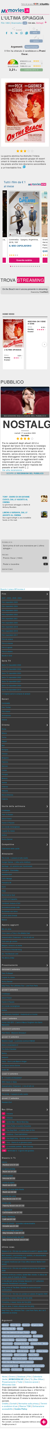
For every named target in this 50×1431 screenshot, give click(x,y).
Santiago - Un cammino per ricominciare (17, 866)
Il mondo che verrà (9, 1196)
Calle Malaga (7, 878)
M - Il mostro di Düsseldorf (12, 1078)
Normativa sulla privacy (28, 1403)
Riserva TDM (25, 1406)
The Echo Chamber (9, 1049)
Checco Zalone (8, 1340)
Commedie (6, 703)
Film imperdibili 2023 (10, 610)
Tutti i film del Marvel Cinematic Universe (18, 1362)
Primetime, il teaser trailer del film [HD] (16, 1302)
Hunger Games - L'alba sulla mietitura (16, 862)
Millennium (6, 1358)
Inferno (4, 1162)
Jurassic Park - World (39, 1344)
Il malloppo (6, 810)
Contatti (13, 1403)
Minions (5, 1325)
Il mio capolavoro (20, 245)
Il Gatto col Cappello (9, 899)
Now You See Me (9, 1329)
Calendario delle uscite (10, 848)
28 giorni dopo (37, 1325)
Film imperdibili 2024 (10, 606)
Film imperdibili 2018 (10, 631)
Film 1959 (5, 23)
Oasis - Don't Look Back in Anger (14, 1061)
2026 (9, 598)
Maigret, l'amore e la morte (12, 945)
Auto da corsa (22, 1351)
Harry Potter (33, 1355)
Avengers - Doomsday (10, 870)
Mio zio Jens (6, 929)
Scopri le (25, 473)
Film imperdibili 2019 (10, 627)
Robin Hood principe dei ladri (13, 1237)
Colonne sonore (31, 1382)
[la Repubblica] (35, 5)
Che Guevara (17, 1370)
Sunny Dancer (7, 839)
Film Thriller (6, 707)
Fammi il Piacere (8, 823)
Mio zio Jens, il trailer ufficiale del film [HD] (18, 1306)
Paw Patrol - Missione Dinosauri (14, 1033)
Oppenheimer (32, 47)
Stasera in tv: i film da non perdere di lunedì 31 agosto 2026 (24, 1251)
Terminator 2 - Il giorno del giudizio (21, 1150)
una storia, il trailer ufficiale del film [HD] (17, 1298)
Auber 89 (5, 1069)
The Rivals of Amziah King (12, 949)
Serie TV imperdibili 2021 (11, 681)
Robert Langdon (20, 1355)
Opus (34, 1332)
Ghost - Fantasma (8, 1216)
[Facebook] (6, 33)
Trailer (20, 1382)
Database (21, 1376)
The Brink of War (8, 958)
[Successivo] (44, 344)
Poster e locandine (11, 564)
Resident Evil (7, 874)
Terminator (28, 1370)
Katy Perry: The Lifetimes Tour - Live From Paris (20, 985)
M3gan (20, 1329)
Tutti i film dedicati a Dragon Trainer (16, 1332)
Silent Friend (7, 818)
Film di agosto (7, 647)
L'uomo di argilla (8, 1182)
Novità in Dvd (7, 655)
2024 (20, 598)
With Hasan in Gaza (9, 1082)
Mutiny (4, 1053)
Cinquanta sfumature (10, 1347)
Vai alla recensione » (13, 470)
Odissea (9, 1118)
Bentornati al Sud (8, 895)
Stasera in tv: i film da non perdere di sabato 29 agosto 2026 (25, 1294)
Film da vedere (7, 639)
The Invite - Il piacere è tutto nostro (15, 858)
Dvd (27, 1379)
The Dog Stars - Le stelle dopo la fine (20, 1130)
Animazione (6, 715)
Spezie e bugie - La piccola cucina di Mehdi (18, 1041)
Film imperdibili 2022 (10, 614)
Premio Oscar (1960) (13, 558)
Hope (4, 891)
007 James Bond (9, 1351)
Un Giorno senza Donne (11, 1065)
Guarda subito (24, 260)
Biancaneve (37, 1336)
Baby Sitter (33, 1340)
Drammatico (16, 23)
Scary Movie (15, 1325)
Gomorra (26, 1325)
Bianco (4, 919)
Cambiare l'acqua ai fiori (11, 903)
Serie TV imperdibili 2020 (11, 685)
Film (29, 1376)
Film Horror (6, 711)
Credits (5, 1403)
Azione (4, 719)
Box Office (38, 1379)
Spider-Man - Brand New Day (17, 1122)
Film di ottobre (7, 651)
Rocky (37, 1370)
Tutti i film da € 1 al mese (15, 184)
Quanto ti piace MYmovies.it (13, 589)
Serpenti (5, 1057)
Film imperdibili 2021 (10, 618)
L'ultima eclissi (7, 1176)
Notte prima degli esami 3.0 (12, 1230)
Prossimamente (9, 1382)
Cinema (12, 1376)
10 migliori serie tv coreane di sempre (16, 694)
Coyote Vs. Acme (8, 831)
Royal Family (7, 1344)
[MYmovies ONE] (37, 184)
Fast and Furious (35, 1358)
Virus (32, 1351)
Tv (31, 1379)
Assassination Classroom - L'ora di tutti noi (18, 937)
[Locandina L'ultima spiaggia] (25, 142)
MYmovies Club (9, 1384)
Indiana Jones (42, 1351)
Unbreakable (7, 1355)
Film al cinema (7, 643)
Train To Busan (7, 814)
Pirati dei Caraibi (27, 1347)
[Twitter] (11, 33)
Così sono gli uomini (9, 941)
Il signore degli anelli (10, 1366)
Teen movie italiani (20, 1358)
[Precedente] (5, 344)
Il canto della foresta (9, 915)
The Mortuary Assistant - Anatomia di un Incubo (20, 1014)
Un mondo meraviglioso (11, 827)
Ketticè (4, 835)
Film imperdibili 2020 (10, 623)
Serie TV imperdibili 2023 (11, 673)
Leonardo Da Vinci (21, 1344)
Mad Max (6, 1370)
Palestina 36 (6, 882)
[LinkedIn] (16, 33)
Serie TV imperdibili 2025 (11, 665)
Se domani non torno (10, 911)
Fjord (4, 887)
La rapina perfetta (8, 1169)
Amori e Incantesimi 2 (10, 1045)
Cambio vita (6, 1203)
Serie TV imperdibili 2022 (11, 677)
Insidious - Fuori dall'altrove (16, 1134)
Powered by (35, 292)
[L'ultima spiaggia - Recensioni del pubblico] (25, 413)
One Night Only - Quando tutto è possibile (22, 1138)
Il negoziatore (7, 1210)
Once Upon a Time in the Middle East (16, 933)
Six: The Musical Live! (10, 954)
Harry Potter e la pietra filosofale (18, 1126)
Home (4, 1376)
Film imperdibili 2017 (10, 635)
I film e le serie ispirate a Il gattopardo (17, 1336)
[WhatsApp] (21, 33)
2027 (4, 598)
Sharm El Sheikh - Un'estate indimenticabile (18, 1223)
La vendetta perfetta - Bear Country (19, 1146)
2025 (14, 598)
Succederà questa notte (11, 907)
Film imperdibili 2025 (10, 602)
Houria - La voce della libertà (13, 1189)
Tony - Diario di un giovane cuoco (19, 1142)
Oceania (9, 1113)
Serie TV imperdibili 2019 (11, 690)
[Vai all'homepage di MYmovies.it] (15, 13)
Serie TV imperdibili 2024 (11, 669)
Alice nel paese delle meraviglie (32, 1366)
